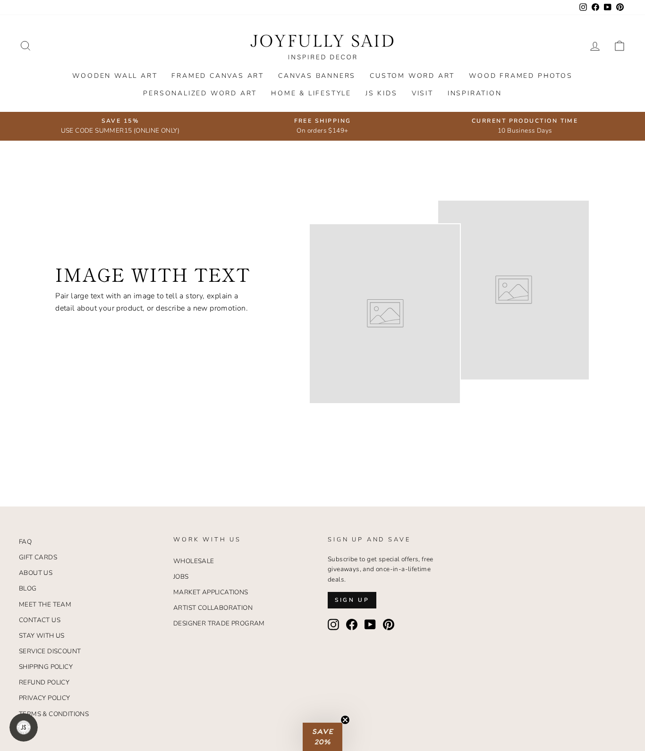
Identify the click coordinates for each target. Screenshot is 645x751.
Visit (422, 93)
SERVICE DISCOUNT (50, 651)
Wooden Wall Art (114, 75)
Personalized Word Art (200, 93)
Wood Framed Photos (520, 75)
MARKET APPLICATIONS (210, 592)
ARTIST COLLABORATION (213, 607)
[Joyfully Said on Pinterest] (388, 624)
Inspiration (475, 93)
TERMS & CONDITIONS (54, 713)
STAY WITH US (42, 635)
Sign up (352, 600)
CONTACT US (39, 620)
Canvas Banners (317, 75)
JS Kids (381, 93)
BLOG (28, 588)
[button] (322, 737)
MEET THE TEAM (45, 604)
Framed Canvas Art (217, 75)
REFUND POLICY (44, 682)
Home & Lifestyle (311, 93)
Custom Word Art (412, 75)
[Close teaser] (345, 720)
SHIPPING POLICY (46, 666)
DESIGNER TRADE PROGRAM (219, 623)
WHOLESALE (193, 561)
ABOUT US (35, 572)
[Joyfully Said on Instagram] (333, 624)
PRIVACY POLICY (44, 697)
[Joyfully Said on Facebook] (351, 624)
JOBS (181, 576)
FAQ (25, 541)
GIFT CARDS (38, 557)
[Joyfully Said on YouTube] (370, 624)
